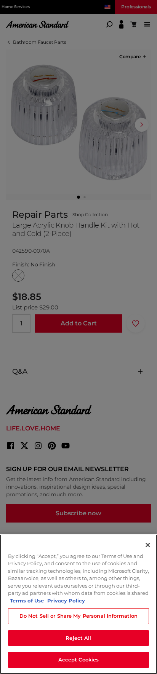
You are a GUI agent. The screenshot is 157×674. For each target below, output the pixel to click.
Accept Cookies (78, 659)
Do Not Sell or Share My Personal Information (78, 616)
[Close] (147, 545)
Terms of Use (27, 601)
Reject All (78, 638)
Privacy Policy (66, 601)
